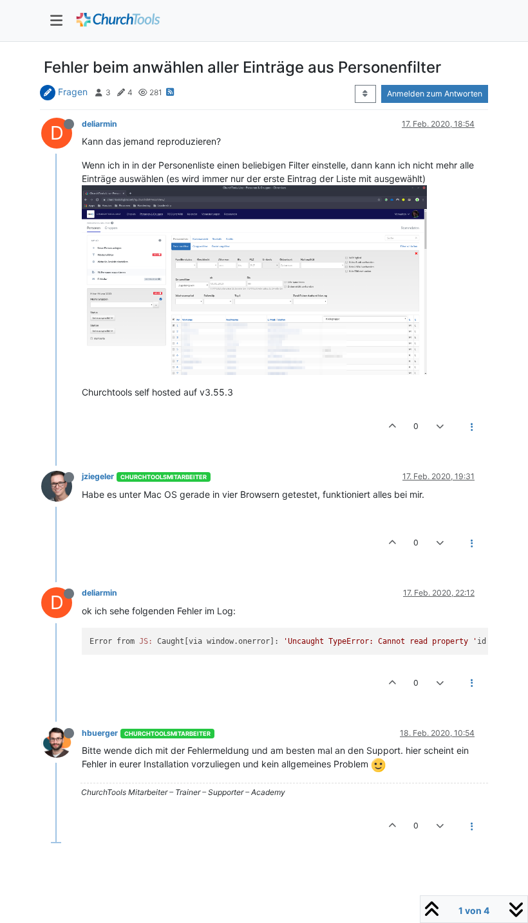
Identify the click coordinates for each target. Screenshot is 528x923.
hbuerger (100, 733)
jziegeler (98, 476)
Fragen (73, 91)
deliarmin (99, 124)
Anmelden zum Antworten (434, 93)
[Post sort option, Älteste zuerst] (365, 94)
